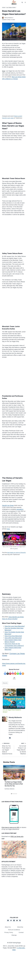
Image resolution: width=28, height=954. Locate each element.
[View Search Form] (22, 2)
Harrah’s (23, 552)
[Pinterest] (20, 920)
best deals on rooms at (14, 552)
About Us (8, 927)
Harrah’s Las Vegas (8, 505)
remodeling (19, 509)
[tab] (11, 793)
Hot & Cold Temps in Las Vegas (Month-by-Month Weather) (21, 748)
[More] (23, 673)
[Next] (23, 778)
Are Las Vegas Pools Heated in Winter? (14, 698)
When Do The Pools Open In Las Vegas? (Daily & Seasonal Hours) (7, 748)
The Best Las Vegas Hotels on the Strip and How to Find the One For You (14, 784)
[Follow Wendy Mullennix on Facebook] (10, 738)
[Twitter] (11, 920)
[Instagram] (14, 920)
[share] (22, 698)
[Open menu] (25, 2)
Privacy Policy (8, 932)
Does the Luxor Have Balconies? (15, 626)
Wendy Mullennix (15, 717)
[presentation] (14, 772)
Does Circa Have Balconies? (13, 636)
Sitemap (14, 935)
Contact (21, 932)
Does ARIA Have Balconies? (13, 638)
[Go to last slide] (5, 778)
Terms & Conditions (14, 929)
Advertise (20, 927)
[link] (5, 698)
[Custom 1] (17, 920)
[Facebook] (8, 920)
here (8, 529)
